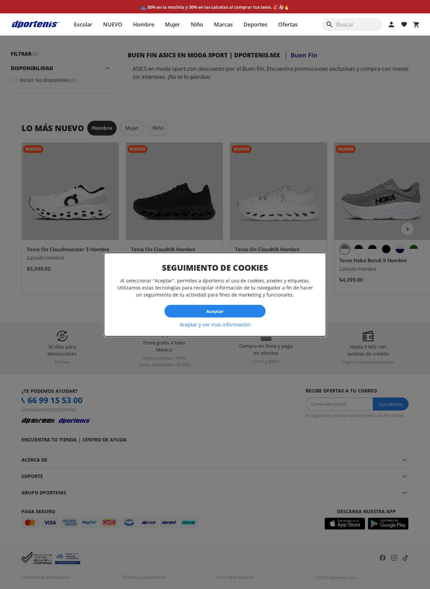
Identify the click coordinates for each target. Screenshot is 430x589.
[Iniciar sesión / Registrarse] (391, 24)
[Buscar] (329, 24)
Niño (197, 24)
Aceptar (215, 311)
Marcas (223, 24)
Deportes (255, 24)
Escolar (83, 24)
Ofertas (288, 24)
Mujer (172, 24)
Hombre (143, 24)
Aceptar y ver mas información (215, 324)
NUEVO (112, 24)
